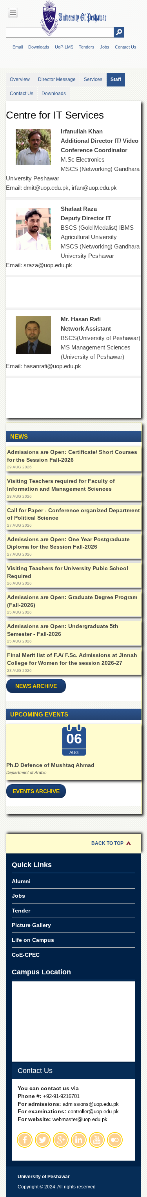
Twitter (43, 1140)
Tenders (86, 47)
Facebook (25, 1140)
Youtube (97, 1140)
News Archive (36, 686)
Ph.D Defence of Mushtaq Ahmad (50, 765)
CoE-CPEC (26, 955)
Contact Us (125, 47)
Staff (116, 79)
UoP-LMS (64, 47)
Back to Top (107, 843)
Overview (20, 79)
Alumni (21, 881)
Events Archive (36, 791)
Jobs (104, 47)
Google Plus (61, 1140)
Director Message (57, 79)
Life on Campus (33, 940)
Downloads (38, 47)
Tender (21, 910)
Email (18, 47)
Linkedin (79, 1140)
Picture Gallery (31, 925)
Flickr (115, 1140)
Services (93, 79)
